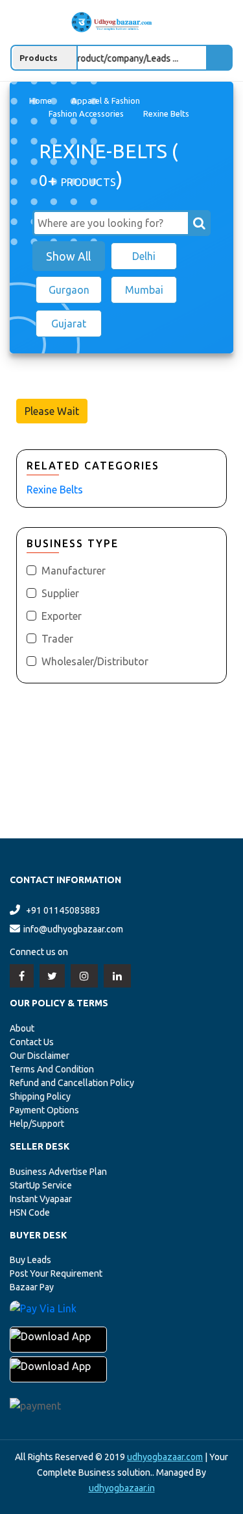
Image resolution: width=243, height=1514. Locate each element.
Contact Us (32, 1042)
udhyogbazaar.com (165, 1457)
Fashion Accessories (86, 113)
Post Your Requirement (56, 1273)
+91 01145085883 (63, 910)
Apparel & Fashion (105, 100)
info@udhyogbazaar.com (73, 929)
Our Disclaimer (39, 1055)
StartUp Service (41, 1185)
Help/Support (37, 1123)
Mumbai (144, 290)
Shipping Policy (40, 1096)
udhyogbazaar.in (122, 1488)
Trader (57, 639)
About (22, 1028)
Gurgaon (69, 290)
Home (40, 100)
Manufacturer (73, 570)
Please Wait (52, 411)
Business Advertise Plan (58, 1171)
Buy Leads (30, 1260)
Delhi (144, 256)
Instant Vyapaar (41, 1199)
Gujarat (68, 323)
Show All (68, 256)
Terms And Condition (52, 1069)
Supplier (60, 593)
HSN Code (30, 1212)
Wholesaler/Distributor (94, 661)
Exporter (61, 616)
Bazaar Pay (32, 1287)
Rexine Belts (55, 489)
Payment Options (44, 1110)
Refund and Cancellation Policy (72, 1083)
